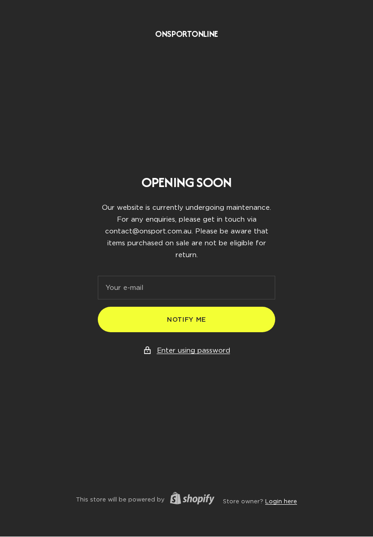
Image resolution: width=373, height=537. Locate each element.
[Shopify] (190, 499)
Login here (281, 501)
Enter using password (193, 350)
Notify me (186, 319)
